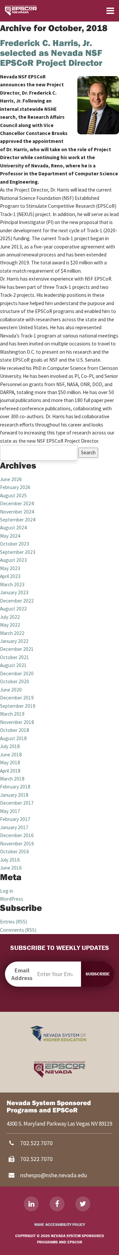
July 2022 (10, 617)
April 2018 (10, 771)
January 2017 (14, 827)
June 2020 (11, 690)
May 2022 (10, 625)
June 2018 (11, 754)
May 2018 (10, 762)
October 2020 (14, 681)
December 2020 (17, 673)
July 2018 (10, 746)
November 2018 (17, 722)
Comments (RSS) (18, 930)
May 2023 (10, 568)
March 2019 (12, 714)
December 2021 (17, 649)
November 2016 (17, 843)
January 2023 (14, 592)
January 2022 (14, 641)
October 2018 (14, 730)
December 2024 (17, 503)
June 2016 (11, 868)
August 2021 (13, 665)
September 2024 (17, 519)
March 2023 (12, 584)
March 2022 (12, 633)
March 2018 (12, 779)
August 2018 (13, 738)
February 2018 (15, 787)
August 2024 (13, 527)
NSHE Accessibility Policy (59, 1224)
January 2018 (14, 795)
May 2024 (10, 536)
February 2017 (15, 819)
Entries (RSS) (13, 922)
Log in (6, 891)
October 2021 (14, 657)
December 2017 (17, 803)
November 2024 (17, 512)
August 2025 (13, 495)
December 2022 (17, 601)
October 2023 (14, 544)
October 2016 (14, 851)
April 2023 (10, 576)
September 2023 (17, 552)
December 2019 (17, 698)
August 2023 (13, 560)
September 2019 (17, 706)
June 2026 (11, 479)
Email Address (21, 974)
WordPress (11, 899)
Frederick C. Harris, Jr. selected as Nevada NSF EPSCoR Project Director (51, 52)
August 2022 (13, 608)
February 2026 (15, 487)
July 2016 (10, 860)
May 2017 (10, 811)
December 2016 (17, 835)
